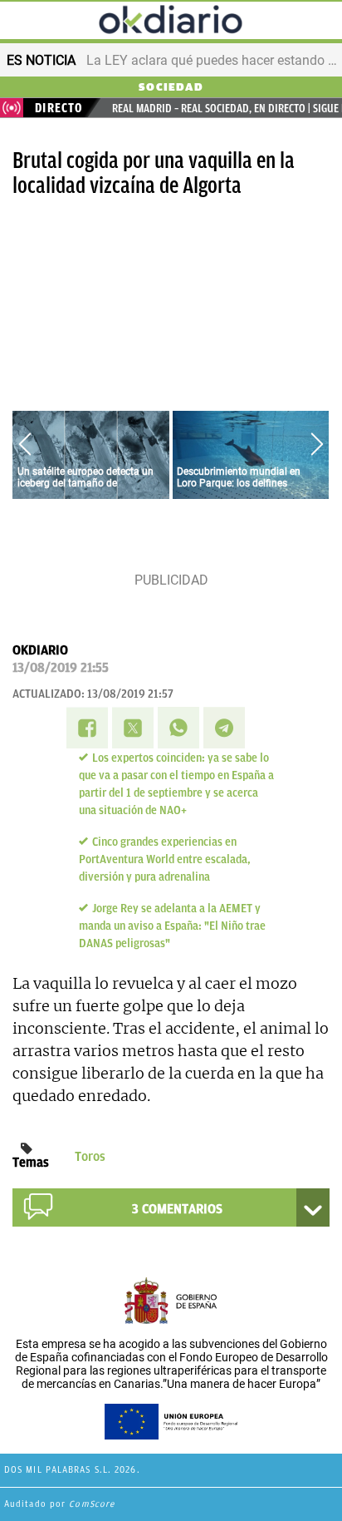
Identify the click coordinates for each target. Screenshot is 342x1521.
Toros (90, 1156)
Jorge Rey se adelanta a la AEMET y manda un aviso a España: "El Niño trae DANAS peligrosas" (172, 926)
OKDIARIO (40, 650)
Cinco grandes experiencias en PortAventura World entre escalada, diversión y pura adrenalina (165, 859)
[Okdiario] (171, 21)
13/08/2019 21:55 (60, 667)
